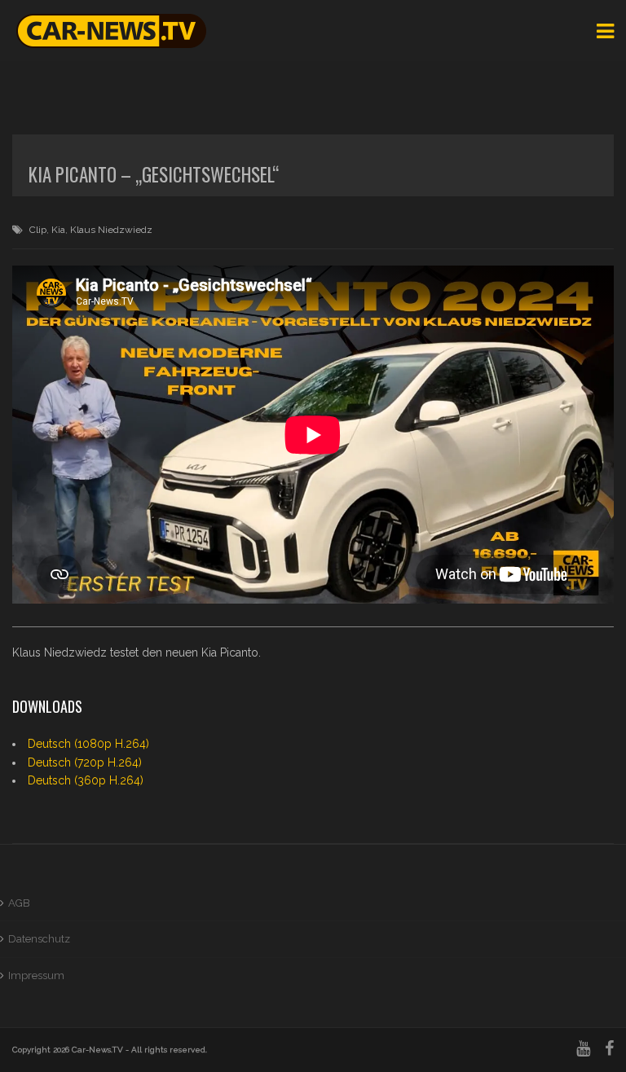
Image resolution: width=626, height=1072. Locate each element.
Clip (37, 229)
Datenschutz (39, 939)
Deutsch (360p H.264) (85, 780)
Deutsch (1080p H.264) (88, 743)
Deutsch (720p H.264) (85, 762)
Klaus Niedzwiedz (111, 229)
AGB (19, 903)
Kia (58, 229)
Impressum (36, 975)
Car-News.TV (97, 1049)
